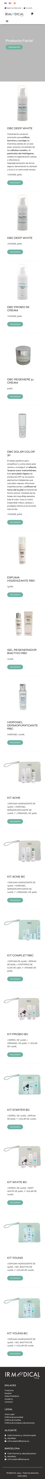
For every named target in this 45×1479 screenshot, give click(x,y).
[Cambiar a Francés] (10, 3)
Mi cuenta (28, 8)
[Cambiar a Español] (14, 3)
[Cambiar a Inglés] (5, 3)
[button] (7, 21)
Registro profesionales (13, 8)
